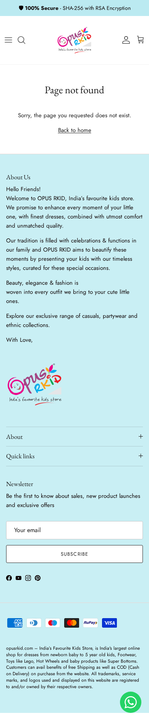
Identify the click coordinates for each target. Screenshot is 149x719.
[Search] (25, 40)
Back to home (74, 130)
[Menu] (8, 40)
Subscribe (74, 554)
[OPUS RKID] (74, 40)
